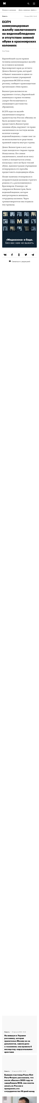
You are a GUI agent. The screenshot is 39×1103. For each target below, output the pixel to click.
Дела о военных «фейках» (28, 10)
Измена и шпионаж (9, 10)
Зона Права (5, 51)
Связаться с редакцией (21, 261)
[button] (34, 3)
